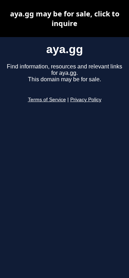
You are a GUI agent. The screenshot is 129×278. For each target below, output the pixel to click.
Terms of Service (47, 99)
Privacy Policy (85, 99)
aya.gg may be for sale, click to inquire (64, 18)
